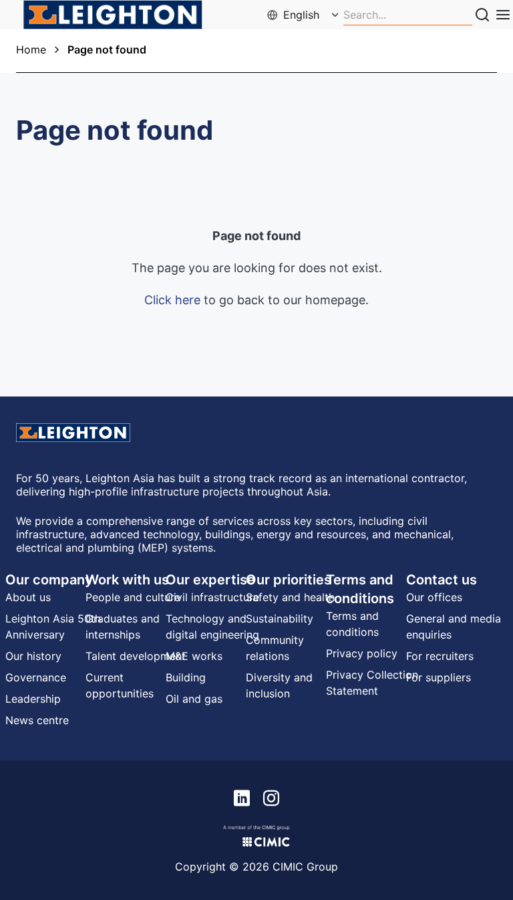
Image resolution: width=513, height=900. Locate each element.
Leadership (33, 698)
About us (28, 597)
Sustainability (279, 618)
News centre (37, 720)
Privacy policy (361, 653)
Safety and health (290, 597)
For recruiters (440, 656)
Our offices (434, 597)
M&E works (194, 656)
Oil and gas (194, 698)
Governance (35, 677)
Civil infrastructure (212, 597)
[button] (304, 14)
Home (31, 49)
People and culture (133, 597)
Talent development (136, 656)
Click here (172, 300)
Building (186, 677)
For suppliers (438, 677)
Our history (33, 656)
